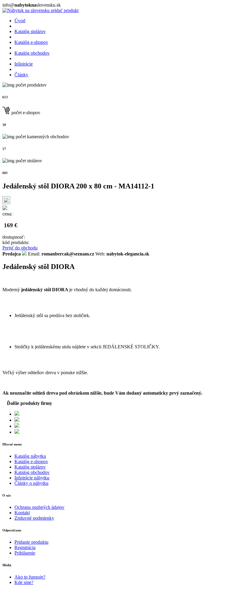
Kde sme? (23, 582)
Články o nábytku (31, 483)
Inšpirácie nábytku (31, 477)
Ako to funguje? (29, 576)
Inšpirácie (23, 63)
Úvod (19, 20)
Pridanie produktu (31, 542)
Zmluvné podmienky (34, 518)
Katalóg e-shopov (31, 42)
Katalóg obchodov (32, 53)
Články (21, 74)
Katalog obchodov (32, 472)
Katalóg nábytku (30, 456)
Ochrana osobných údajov (39, 507)
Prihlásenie (24, 552)
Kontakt (22, 512)
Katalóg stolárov (30, 31)
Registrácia (24, 547)
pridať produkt (65, 10)
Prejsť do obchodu (20, 247)
